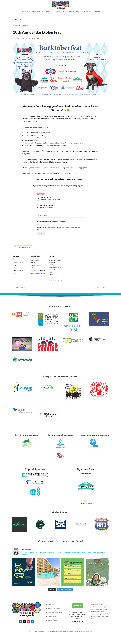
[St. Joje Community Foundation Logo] (22, 413)
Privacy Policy (53, 621)
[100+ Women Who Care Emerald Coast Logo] (73, 402)
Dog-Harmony (25, 11)
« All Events (17, 19)
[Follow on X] (24, 621)
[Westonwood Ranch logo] (73, 331)
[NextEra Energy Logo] (48, 392)
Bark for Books (20, 287)
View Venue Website (55, 280)
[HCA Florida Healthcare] (48, 421)
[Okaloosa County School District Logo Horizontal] (73, 343)
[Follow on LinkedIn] (32, 621)
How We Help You (55, 613)
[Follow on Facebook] (20, 621)
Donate (86, 11)
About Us (48, 11)
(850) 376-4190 (77, 621)
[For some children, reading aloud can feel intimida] (97, 572)
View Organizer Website (38, 273)
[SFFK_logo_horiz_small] (22, 391)
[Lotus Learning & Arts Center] (22, 351)
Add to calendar (23, 247)
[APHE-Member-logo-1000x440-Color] (48, 326)
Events (57, 11)
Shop (77, 11)
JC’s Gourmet (48, 135)
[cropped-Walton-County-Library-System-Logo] (22, 362)
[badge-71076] (22, 317)
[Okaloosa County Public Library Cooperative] (99, 341)
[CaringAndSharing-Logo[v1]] (48, 351)
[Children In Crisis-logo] (99, 326)
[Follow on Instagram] (28, 621)
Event (14, 273)
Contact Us (96, 11)
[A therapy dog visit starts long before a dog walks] (72, 572)
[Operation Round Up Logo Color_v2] (99, 396)
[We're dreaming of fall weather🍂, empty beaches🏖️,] (48, 572)
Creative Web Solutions (86, 631)
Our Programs (36, 11)
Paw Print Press (67, 11)
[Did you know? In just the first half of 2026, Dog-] (23, 572)
